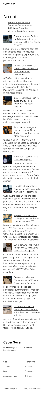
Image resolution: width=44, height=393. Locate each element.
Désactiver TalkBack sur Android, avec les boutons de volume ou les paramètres (26, 70)
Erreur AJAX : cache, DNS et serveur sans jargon (26, 158)
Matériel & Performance (19, 22)
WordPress (37, 388)
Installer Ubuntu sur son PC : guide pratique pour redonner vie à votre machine (27, 102)
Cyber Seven (9, 3)
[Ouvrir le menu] (39, 3)
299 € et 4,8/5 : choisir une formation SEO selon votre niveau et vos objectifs (26, 247)
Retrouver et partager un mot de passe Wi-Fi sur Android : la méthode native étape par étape (26, 131)
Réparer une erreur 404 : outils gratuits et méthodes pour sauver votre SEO (26, 218)
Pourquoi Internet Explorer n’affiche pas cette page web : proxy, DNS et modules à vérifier (27, 40)
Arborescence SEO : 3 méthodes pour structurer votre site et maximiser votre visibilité (27, 311)
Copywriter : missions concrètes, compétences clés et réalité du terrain (26, 280)
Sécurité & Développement (20, 25)
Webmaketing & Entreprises (21, 31)
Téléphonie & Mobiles (18, 28)
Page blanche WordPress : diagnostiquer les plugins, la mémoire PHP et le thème (27, 189)
